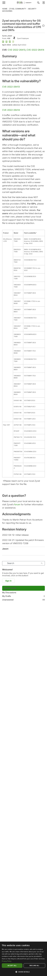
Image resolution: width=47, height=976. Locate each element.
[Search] (38, 2)
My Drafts (23, 596)
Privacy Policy (6, 961)
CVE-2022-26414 (35, 50)
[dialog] (23, 959)
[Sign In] (43, 2)
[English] (23, 2)
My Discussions (9, 592)
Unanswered (23, 599)
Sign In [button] (8, 581)
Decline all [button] (34, 965)
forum (17, 504)
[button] (43, 25)
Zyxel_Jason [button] (7, 36)
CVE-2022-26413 (16, 50)
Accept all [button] (12, 965)
